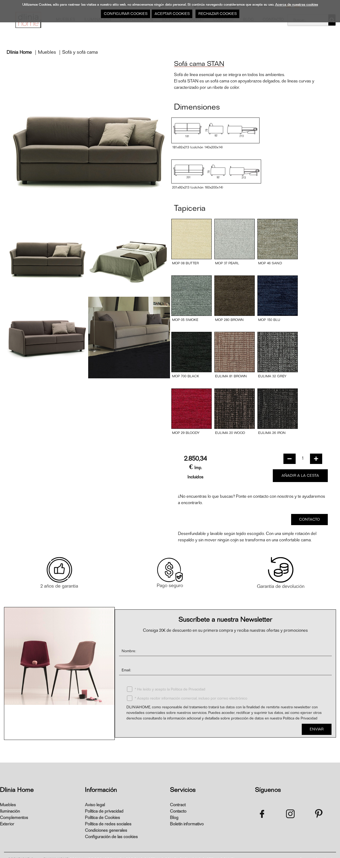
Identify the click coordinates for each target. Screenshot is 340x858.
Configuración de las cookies (111, 836)
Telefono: (250, 729)
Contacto (178, 811)
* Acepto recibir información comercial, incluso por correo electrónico (190, 698)
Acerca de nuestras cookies (296, 4)
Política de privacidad (104, 811)
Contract (178, 804)
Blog (174, 817)
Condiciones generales (106, 830)
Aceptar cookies (171, 13)
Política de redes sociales (108, 824)
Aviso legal (95, 804)
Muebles (47, 52)
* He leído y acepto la (169, 689)
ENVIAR (317, 729)
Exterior (7, 824)
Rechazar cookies (217, 13)
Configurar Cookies (125, 13)
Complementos (14, 817)
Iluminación (10, 811)
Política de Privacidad (188, 689)
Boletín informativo (187, 824)
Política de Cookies (102, 817)
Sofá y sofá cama (80, 52)
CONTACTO (309, 519)
